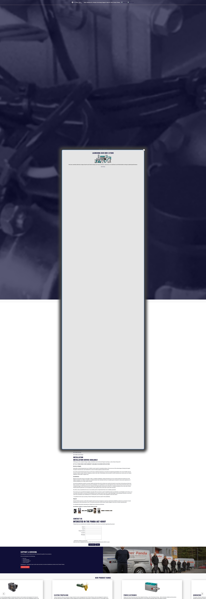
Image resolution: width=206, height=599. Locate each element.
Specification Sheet (77, 450)
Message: (83, 534)
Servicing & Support (101, 2)
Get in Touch (113, 2)
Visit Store (103, 166)
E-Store (118, 2)
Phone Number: (82, 530)
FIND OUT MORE (25, 567)
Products (95, 2)
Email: (83, 528)
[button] (3, 593)
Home (85, 2)
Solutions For (90, 2)
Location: (83, 532)
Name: (83, 526)
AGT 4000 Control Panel (78, 454)
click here (102, 504)
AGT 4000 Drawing (77, 452)
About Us (108, 2)
